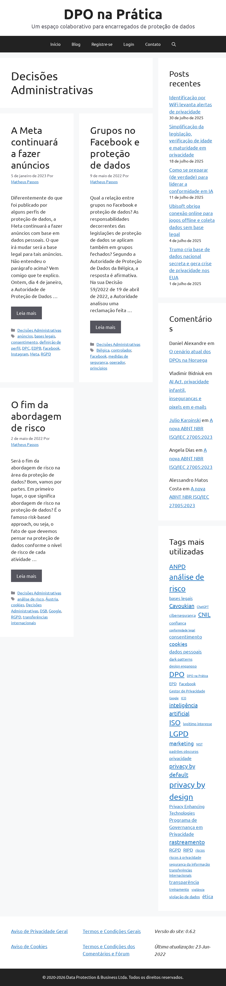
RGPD (46, 353)
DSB (43, 610)
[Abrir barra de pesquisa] (173, 44)
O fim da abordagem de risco (36, 416)
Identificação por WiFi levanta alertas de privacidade (190, 104)
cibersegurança (182, 615)
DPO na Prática (113, 13)
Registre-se (102, 44)
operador (117, 362)
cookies (17, 604)
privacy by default (182, 770)
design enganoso (183, 666)
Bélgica (102, 349)
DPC (26, 348)
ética (207, 896)
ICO (183, 698)
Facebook (51, 348)
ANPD (177, 566)
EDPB (36, 348)
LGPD (179, 733)
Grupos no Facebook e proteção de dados (115, 147)
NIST (199, 744)
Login (128, 44)
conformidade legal (182, 630)
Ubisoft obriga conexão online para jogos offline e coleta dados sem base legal (192, 220)
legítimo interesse (197, 723)
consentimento (24, 341)
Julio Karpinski (185, 420)
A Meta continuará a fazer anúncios (34, 147)
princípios (98, 367)
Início (55, 44)
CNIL (204, 614)
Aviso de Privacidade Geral (39, 931)
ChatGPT (203, 606)
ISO (175, 722)
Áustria (51, 598)
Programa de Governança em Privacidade (186, 827)
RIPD (188, 849)
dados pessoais (185, 651)
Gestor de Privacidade (187, 691)
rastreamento (187, 841)
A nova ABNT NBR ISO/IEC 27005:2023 (191, 428)
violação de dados (184, 896)
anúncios (25, 335)
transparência (184, 882)
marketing (181, 743)
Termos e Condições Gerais (112, 931)
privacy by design (187, 790)
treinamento (179, 889)
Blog (76, 44)
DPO (176, 674)
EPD (173, 683)
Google (55, 610)
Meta (34, 353)
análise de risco (30, 598)
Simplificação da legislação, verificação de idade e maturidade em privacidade (190, 140)
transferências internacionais (180, 873)
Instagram (19, 353)
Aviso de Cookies (29, 946)
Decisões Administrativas (39, 330)
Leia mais (26, 313)
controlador (121, 349)
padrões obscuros (183, 751)
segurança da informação (189, 864)
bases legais (44, 335)
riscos (200, 850)
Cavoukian (181, 605)
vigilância (198, 889)
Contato (153, 44)
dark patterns (180, 659)
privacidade (180, 758)
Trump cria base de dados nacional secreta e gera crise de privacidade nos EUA (190, 263)
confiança (177, 622)
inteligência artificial (183, 709)
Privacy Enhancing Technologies (187, 809)
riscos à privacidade (185, 857)
